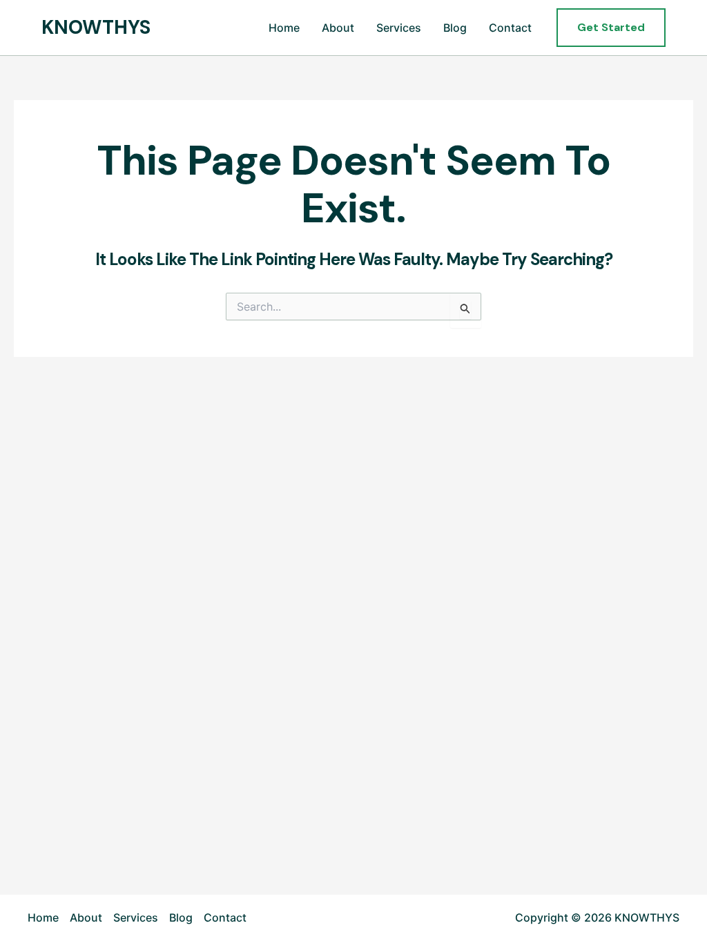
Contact (510, 28)
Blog (455, 28)
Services (398, 28)
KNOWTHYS (96, 27)
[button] (611, 27)
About (338, 28)
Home (284, 28)
